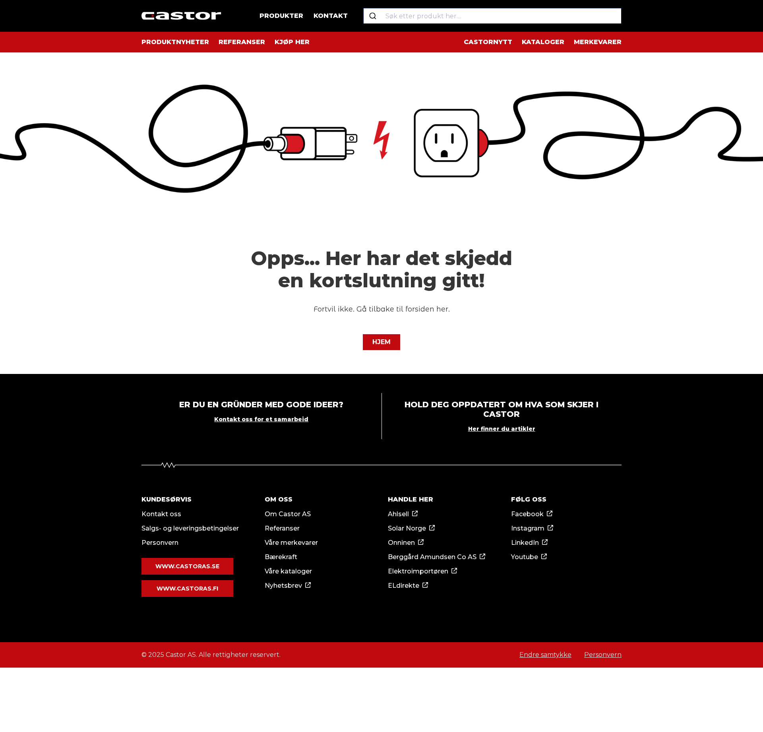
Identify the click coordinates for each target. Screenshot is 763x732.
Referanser (242, 42)
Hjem (381, 342)
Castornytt (488, 42)
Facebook (527, 514)
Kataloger (543, 42)
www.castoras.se (187, 566)
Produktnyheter (175, 42)
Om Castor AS (288, 514)
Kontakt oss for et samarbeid (261, 419)
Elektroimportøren (418, 571)
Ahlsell (398, 514)
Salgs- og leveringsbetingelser (190, 528)
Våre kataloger (288, 571)
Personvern (159, 542)
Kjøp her (292, 42)
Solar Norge (407, 528)
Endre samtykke (545, 654)
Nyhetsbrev (283, 585)
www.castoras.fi (187, 588)
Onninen (401, 542)
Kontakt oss (161, 514)
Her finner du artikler (501, 428)
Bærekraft (281, 557)
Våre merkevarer (291, 542)
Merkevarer (598, 42)
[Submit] (372, 16)
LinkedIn (525, 542)
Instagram (527, 528)
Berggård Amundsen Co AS (432, 557)
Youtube (524, 557)
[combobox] (492, 16)
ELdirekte (403, 585)
